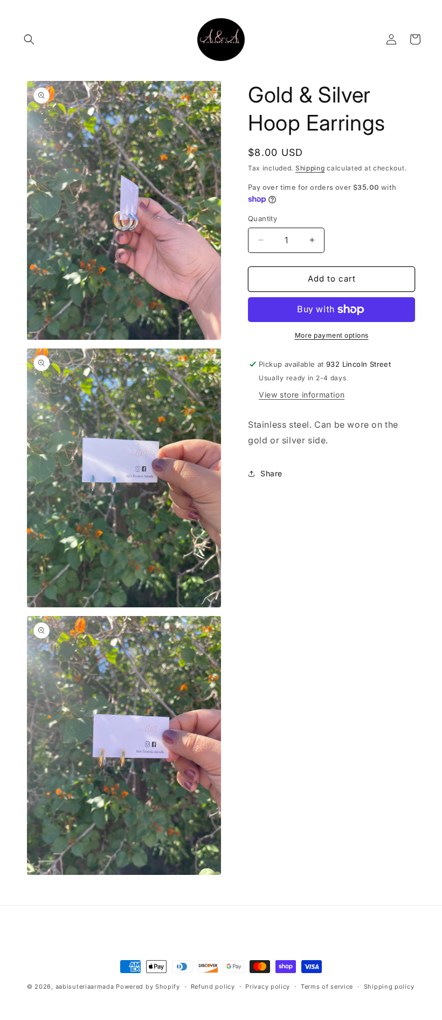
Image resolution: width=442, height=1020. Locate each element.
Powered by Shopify (148, 986)
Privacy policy (267, 986)
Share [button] (271, 473)
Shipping (310, 168)
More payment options (332, 335)
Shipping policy (389, 986)
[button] (29, 39)
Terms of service (327, 986)
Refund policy (213, 986)
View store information (301, 394)
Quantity (262, 218)
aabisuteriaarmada (85, 986)
